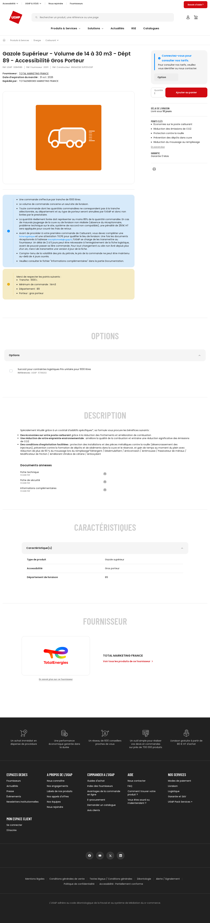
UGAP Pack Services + (180, 801)
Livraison (173, 786)
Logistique (173, 791)
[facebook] (90, 856)
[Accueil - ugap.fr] (15, 17)
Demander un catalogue (101, 805)
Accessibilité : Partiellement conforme (121, 884)
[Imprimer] (154, 169)
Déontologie (144, 878)
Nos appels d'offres (58, 796)
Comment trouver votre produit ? (142, 793)
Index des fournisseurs (100, 786)
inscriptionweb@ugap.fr (60, 239)
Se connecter (14, 825)
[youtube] (100, 856)
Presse (10, 791)
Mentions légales (34, 878)
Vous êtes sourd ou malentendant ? (139, 801)
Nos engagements (57, 786)
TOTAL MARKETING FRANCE (34, 73)
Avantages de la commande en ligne (103, 793)
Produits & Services (19, 40)
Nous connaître (55, 780)
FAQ (130, 786)
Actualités (12, 786)
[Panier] (196, 17)
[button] (10, 3)
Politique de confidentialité (79, 884)
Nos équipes (54, 801)
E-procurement (96, 799)
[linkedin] (121, 856)
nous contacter (188, 68)
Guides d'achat (96, 780)
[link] (166, 77)
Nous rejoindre (55, 807)
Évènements (14, 796)
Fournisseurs (76, 3)
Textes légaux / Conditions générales (111, 878)
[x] (110, 856)
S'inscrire (12, 830)
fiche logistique (27, 236)
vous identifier (166, 68)
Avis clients (93, 810)
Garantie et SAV (177, 796)
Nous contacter (137, 780)
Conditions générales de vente (67, 878)
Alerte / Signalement (168, 878)
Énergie (37, 40)
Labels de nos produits (59, 791)
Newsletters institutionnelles (23, 801)
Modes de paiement (179, 780)
